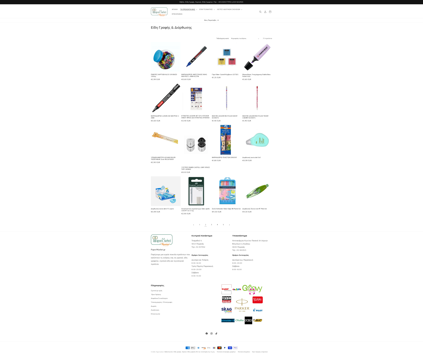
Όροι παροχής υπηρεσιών (260, 351)
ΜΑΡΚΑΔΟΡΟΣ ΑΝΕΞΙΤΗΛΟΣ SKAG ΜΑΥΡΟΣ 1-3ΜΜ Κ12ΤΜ (194, 75)
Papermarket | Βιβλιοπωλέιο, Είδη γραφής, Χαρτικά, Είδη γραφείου (176, 352)
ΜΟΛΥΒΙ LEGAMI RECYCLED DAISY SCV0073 (224, 117)
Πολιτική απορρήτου (244, 351)
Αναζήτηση (155, 310)
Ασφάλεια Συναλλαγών (159, 298)
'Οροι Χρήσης (156, 294)
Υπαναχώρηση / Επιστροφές (161, 302)
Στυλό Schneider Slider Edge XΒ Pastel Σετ (226, 209)
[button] (188, 9)
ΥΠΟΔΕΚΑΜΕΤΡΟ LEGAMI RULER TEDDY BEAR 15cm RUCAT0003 (163, 158)
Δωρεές (154, 306)
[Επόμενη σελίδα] (229, 224)
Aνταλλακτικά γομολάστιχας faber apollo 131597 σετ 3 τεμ (195, 209)
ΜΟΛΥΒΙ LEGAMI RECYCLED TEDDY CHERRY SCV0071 (255, 117)
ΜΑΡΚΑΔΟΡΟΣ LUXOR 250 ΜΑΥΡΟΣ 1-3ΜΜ (165, 117)
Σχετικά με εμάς (156, 290)
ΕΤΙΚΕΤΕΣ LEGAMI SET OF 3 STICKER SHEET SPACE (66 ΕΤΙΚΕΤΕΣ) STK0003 (195, 117)
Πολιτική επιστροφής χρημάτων (226, 351)
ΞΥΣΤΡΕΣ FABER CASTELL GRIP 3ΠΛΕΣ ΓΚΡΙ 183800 (195, 168)
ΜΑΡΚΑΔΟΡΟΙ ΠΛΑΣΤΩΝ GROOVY (224, 157)
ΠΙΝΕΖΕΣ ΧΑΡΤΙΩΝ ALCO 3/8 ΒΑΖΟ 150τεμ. (164, 75)
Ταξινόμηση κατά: (222, 38)
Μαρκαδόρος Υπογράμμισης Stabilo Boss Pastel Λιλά (256, 75)
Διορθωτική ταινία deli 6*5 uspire (162, 209)
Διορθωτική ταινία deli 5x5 (251, 157)
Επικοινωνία (155, 314)
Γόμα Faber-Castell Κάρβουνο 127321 (225, 74)
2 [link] (205, 225)
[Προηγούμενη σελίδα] (193, 224)
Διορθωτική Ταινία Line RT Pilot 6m (254, 209)
